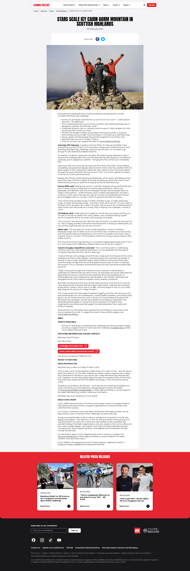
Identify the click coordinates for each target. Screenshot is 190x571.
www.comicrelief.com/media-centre (79, 351)
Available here (117, 328)
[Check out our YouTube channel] (59, 540)
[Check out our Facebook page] (33, 540)
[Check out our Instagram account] (42, 540)
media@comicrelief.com (73, 346)
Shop (106, 5)
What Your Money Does (88, 5)
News (52, 11)
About (125, 5)
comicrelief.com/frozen (110, 141)
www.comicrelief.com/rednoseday (77, 390)
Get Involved (68, 5)
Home (36, 11)
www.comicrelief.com (67, 436)
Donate (152, 5)
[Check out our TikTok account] (50, 540)
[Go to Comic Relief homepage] (42, 5)
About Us (44, 11)
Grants (115, 5)
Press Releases (61, 11)
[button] (145, 5)
